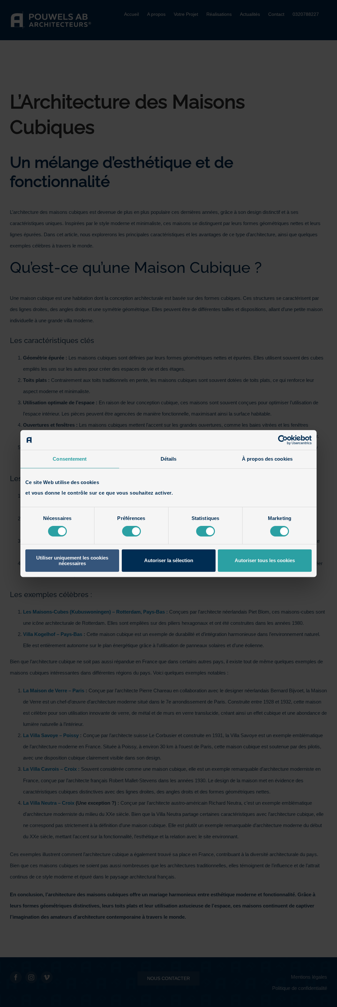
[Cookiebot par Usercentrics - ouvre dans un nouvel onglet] (283, 440)
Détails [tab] (169, 459)
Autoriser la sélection (168, 560)
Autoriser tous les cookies (265, 560)
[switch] (131, 531)
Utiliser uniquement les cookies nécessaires (72, 560)
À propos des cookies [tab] (267, 459)
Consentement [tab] (70, 459)
